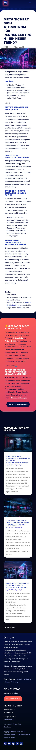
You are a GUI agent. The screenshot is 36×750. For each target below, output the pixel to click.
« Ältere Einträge (9, 627)
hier (8, 300)
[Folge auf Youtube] (9, 743)
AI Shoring (14, 682)
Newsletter (7, 727)
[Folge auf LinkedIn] (17, 743)
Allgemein (17, 47)
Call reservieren (12, 699)
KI (23, 47)
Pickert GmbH (10, 341)
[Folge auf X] (21, 743)
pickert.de (19, 679)
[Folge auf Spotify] (5, 743)
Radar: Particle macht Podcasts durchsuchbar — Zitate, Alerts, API (17, 523)
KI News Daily (18, 338)
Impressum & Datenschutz (12, 724)
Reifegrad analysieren (17, 404)
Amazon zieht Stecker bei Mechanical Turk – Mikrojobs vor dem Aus (18, 585)
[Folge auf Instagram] (13, 743)
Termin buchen (8, 719)
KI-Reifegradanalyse (19, 398)
